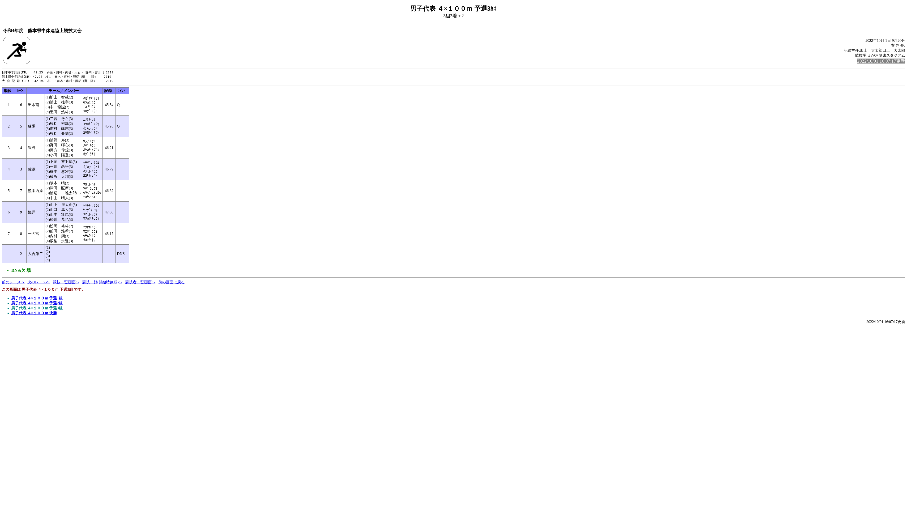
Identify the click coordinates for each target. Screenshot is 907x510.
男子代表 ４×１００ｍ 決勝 (34, 313)
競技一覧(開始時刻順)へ (102, 282)
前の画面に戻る (171, 282)
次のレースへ (38, 282)
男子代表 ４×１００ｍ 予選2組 (37, 303)
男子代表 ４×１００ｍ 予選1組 (37, 298)
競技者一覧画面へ (140, 282)
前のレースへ (13, 282)
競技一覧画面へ (66, 282)
